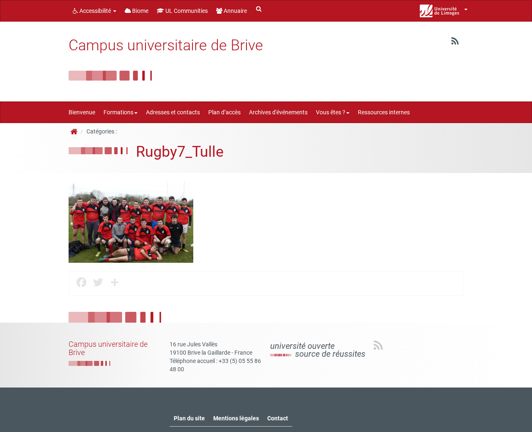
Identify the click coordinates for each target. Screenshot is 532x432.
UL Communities (186, 10)
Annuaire (234, 10)
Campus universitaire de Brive (166, 45)
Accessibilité (95, 10)
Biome (139, 10)
